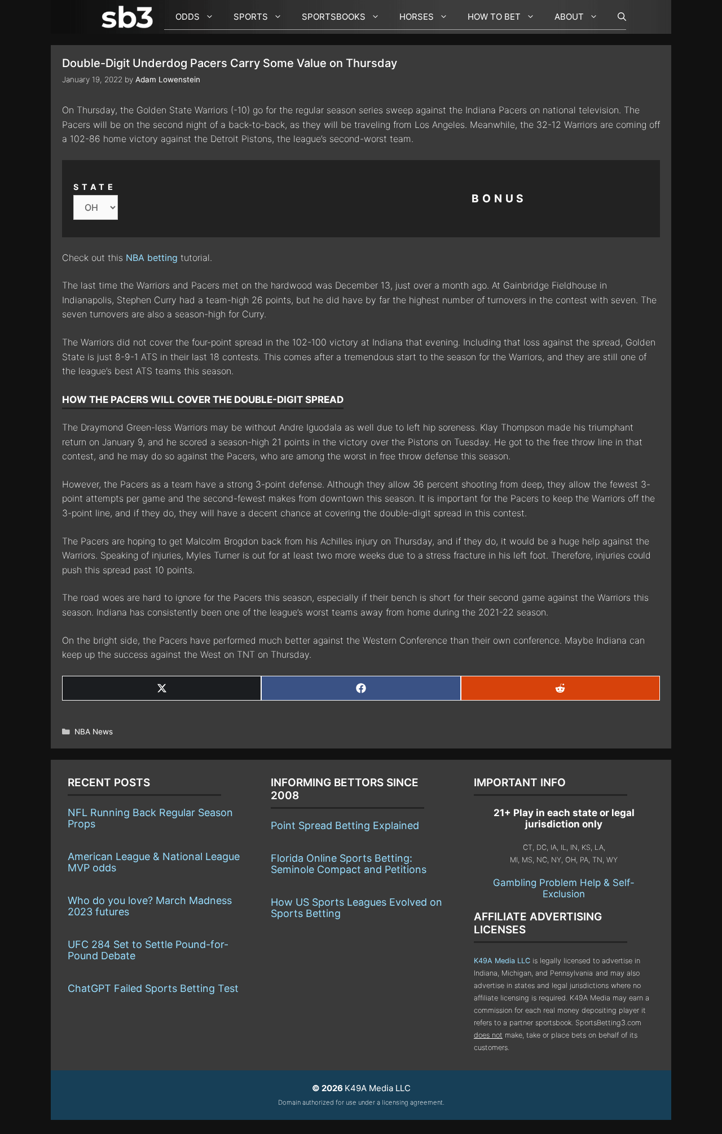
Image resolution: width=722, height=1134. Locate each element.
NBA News (93, 731)
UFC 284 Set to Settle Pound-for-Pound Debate (148, 950)
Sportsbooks (334, 16)
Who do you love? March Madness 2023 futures (150, 906)
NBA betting (152, 257)
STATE (94, 187)
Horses (416, 16)
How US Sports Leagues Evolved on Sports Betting (356, 907)
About (569, 16)
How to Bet (494, 16)
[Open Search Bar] (616, 17)
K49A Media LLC (502, 960)
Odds (187, 16)
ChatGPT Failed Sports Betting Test (153, 988)
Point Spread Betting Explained (345, 825)
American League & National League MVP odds (154, 862)
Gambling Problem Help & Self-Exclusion (564, 888)
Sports (251, 16)
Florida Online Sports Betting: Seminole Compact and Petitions (348, 863)
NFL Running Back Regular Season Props (150, 818)
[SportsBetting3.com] (130, 17)
